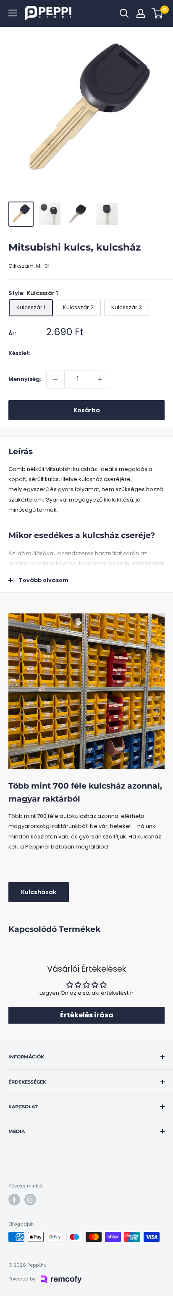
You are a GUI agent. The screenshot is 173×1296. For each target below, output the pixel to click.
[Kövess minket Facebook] (14, 1199)
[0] (157, 13)
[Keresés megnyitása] (124, 13)
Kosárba (86, 410)
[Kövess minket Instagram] (30, 1199)
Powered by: (22, 1278)
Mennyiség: (24, 379)
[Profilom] (140, 13)
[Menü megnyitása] (12, 13)
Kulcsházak (38, 892)
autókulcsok (25, 563)
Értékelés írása (86, 1015)
